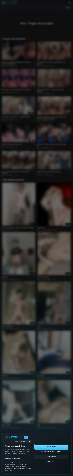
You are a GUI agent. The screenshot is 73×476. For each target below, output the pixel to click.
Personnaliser (51, 457)
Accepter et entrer (51, 447)
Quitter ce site (51, 461)
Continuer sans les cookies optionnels (51, 452)
